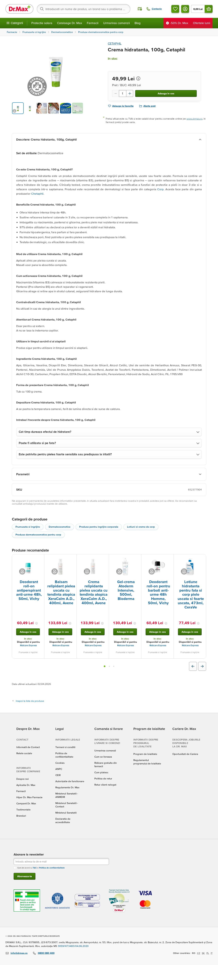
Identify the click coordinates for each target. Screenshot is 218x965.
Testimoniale (23, 809)
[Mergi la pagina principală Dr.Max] (19, 9)
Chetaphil (37, 193)
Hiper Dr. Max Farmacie (29, 797)
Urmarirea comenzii (116, 23)
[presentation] (28, 567)
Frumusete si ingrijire (27, 526)
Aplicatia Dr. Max (25, 784)
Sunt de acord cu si (41, 868)
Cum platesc (101, 772)
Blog (138, 23)
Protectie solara (41, 23)
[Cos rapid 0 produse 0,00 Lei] (209, 9)
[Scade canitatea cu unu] (115, 93)
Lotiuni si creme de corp (141, 526)
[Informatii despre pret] (138, 78)
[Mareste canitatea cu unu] (129, 93)
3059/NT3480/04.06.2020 (73, 946)
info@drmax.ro (19, 953)
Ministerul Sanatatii (65, 812)
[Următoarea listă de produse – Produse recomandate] (202, 666)
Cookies (60, 762)
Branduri (21, 815)
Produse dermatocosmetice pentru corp (38, 534)
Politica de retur (103, 778)
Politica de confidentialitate (52, 868)
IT (212, 953)
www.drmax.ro (194, 118)
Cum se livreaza (103, 756)
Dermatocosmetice (59, 526)
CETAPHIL (114, 43)
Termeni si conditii (65, 747)
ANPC (58, 768)
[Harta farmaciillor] (140, 9)
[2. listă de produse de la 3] (109, 666)
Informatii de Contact (28, 747)
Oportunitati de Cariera (185, 753)
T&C (35, 868)
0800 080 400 (46, 953)
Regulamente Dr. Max (67, 787)
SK (203, 953)
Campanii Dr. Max (26, 803)
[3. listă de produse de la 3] (114, 666)
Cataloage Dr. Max (69, 23)
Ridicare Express (28, 645)
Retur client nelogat (105, 784)
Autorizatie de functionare (69, 781)
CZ (198, 953)
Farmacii (92, 23)
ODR (58, 775)
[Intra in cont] (185, 9)
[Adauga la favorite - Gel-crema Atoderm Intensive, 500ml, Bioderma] (137, 558)
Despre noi (22, 778)
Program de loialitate (145, 753)
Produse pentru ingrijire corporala (98, 526)
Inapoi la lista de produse (30, 700)
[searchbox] (83, 9)
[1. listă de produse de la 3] (104, 666)
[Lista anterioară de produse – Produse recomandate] (193, 666)
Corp (160, 189)
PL (207, 953)
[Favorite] (175, 9)
